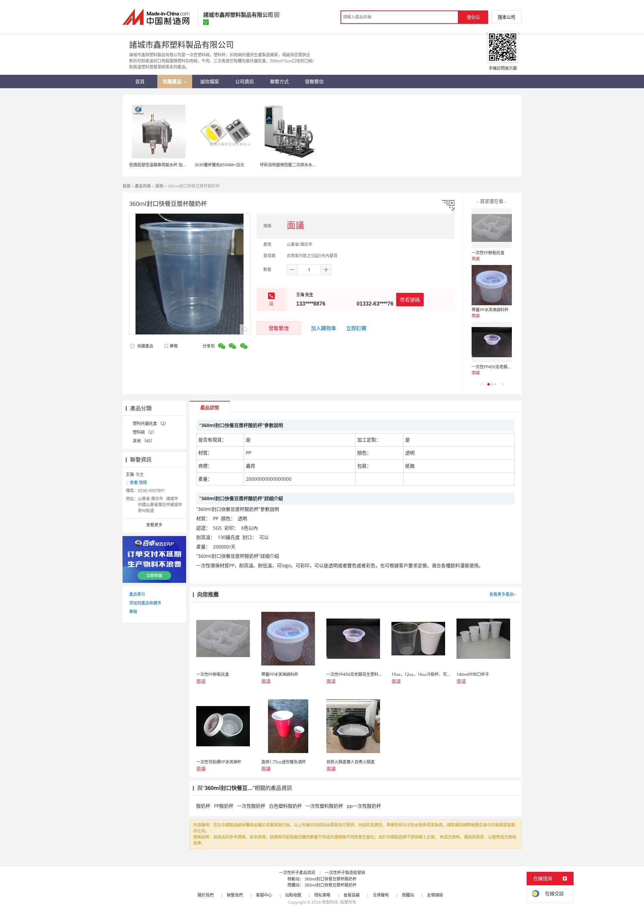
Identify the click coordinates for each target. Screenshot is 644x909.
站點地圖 (293, 895)
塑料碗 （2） (144, 432)
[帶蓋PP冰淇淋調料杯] (492, 285)
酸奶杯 (203, 806)
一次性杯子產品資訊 (297, 872)
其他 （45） (144, 441)
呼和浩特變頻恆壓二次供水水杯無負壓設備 (298, 165)
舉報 (174, 346)
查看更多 (154, 525)
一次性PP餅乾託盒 (488, 253)
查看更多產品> (502, 594)
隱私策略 (322, 895)
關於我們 (206, 895)
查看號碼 (410, 299)
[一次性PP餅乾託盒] (492, 228)
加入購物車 (323, 328)
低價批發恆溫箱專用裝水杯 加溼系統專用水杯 (170, 165)
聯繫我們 (235, 895)
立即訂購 (356, 328)
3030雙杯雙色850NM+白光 (219, 165)
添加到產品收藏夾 (145, 603)
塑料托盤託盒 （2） (150, 423)
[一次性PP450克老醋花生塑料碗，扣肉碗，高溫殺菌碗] (492, 342)
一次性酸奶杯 (251, 806)
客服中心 (264, 895)
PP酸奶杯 (223, 806)
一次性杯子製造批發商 (345, 872)
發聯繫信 (279, 328)
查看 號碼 (138, 482)
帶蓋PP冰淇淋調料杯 (490, 310)
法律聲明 (381, 895)
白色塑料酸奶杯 (285, 806)
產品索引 (137, 594)
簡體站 (408, 895)
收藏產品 (144, 346)
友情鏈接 (435, 895)
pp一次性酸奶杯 (364, 806)
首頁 (126, 186)
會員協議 (351, 895)
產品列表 (143, 186)
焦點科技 (330, 902)
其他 (159, 186)
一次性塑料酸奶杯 (324, 806)
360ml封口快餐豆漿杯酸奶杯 (331, 879)
